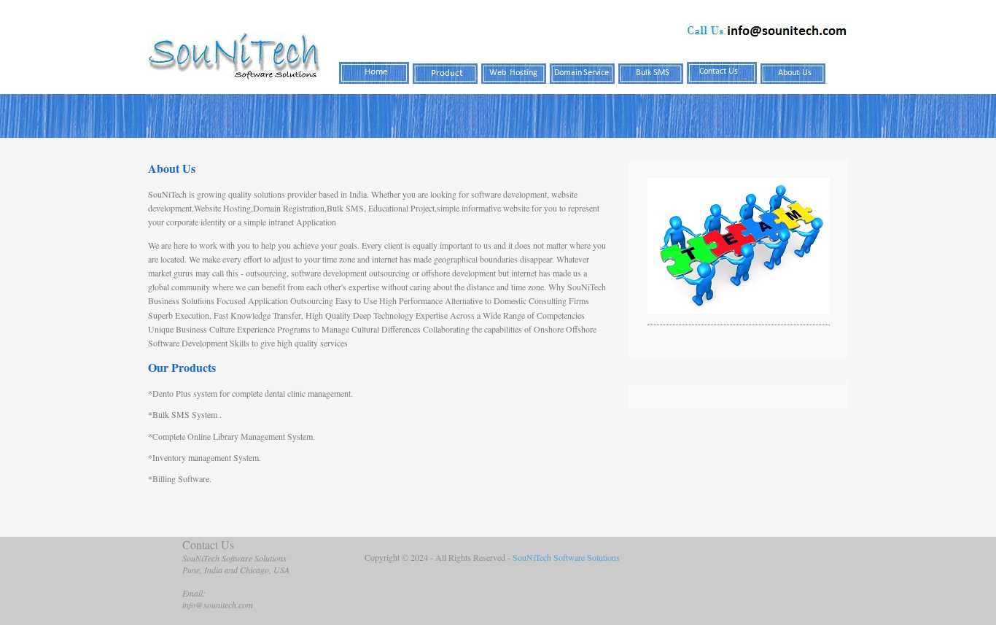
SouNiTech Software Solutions (566, 557)
